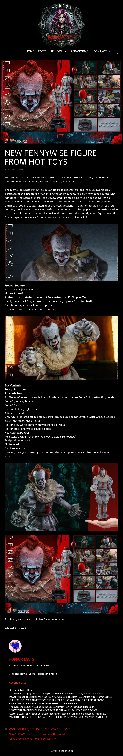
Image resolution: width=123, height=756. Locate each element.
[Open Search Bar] (116, 52)
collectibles (19, 729)
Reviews (56, 51)
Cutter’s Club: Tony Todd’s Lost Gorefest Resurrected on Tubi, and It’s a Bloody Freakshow (57, 713)
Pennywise (53, 729)
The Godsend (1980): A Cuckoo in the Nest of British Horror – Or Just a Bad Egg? (51, 707)
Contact (100, 51)
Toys (66, 729)
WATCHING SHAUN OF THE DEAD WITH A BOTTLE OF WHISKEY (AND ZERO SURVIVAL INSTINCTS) (58, 717)
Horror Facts (21, 659)
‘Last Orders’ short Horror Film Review (32, 738)
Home (30, 51)
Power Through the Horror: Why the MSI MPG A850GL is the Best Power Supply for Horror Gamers (61, 697)
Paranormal (80, 51)
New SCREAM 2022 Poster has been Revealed (37, 734)
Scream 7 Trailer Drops (21, 690)
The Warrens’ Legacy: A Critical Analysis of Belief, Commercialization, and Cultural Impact (57, 693)
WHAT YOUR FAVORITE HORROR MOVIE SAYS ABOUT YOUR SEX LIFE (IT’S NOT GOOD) (53, 710)
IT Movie (37, 729)
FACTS (42, 51)
